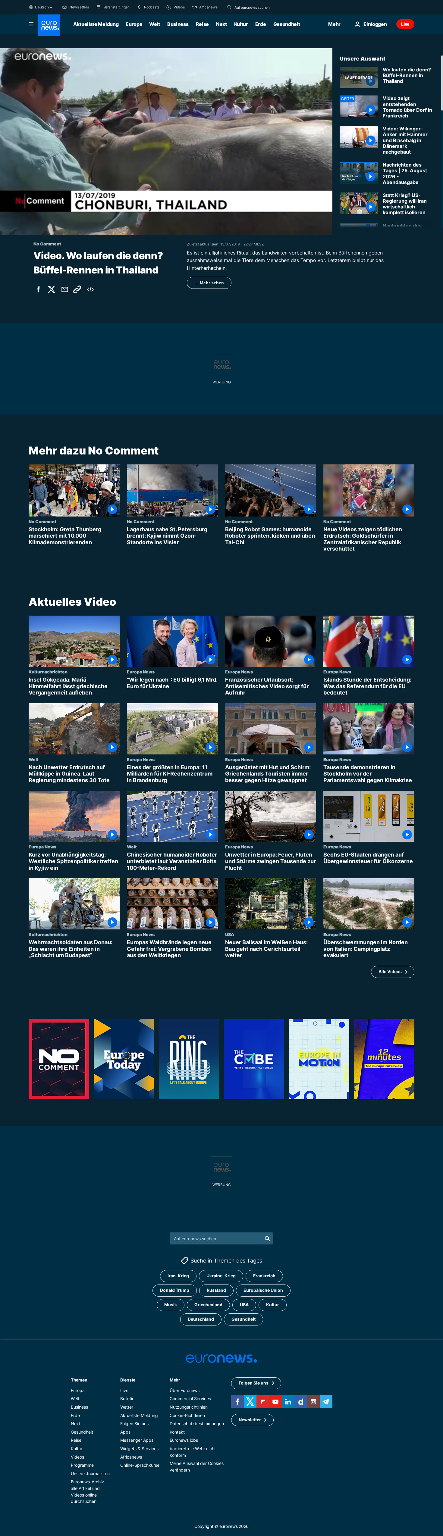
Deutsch (42, 7)
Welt (154, 24)
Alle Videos (390, 971)
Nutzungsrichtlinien (189, 1407)
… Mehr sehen (209, 282)
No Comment (42, 521)
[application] (166, 141)
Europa (134, 24)
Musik (170, 1304)
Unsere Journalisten (90, 1473)
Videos (77, 1456)
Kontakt (177, 1431)
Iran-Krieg (178, 1275)
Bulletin (127, 1398)
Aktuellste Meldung (95, 24)
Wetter (126, 1407)
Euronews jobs (184, 1440)
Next (221, 24)
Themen (79, 1379)
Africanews (131, 1456)
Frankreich (264, 1275)
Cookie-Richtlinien (187, 1415)
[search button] (229, 7)
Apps (125, 1431)
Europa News (141, 671)
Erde (260, 24)
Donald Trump (174, 1290)
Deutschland (201, 1319)
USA (229, 934)
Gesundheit (286, 24)
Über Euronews (185, 1390)
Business (177, 24)
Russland (216, 1290)
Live (405, 24)
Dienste (127, 1379)
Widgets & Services (139, 1448)
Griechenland (208, 1304)
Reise (202, 24)
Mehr (175, 1379)
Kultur (241, 24)
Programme (82, 1465)
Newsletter (250, 1419)
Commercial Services (190, 1398)
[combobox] (260, 7)
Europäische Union (263, 1290)
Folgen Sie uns (134, 1423)
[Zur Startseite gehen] (49, 25)
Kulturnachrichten (48, 671)
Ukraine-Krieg (221, 1275)
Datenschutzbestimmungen (197, 1423)
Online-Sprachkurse (139, 1465)
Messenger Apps (136, 1440)
